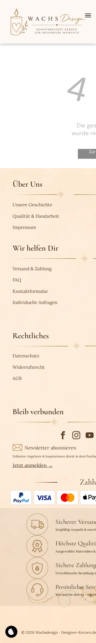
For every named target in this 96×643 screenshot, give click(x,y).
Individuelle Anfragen (35, 302)
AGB (17, 378)
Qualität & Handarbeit (36, 216)
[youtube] (90, 436)
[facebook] (63, 436)
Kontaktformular (30, 291)
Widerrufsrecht (29, 367)
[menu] (88, 15)
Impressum (24, 227)
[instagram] (76, 436)
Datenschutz (26, 356)
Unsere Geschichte (32, 205)
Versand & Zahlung (32, 269)
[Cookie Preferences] (11, 632)
